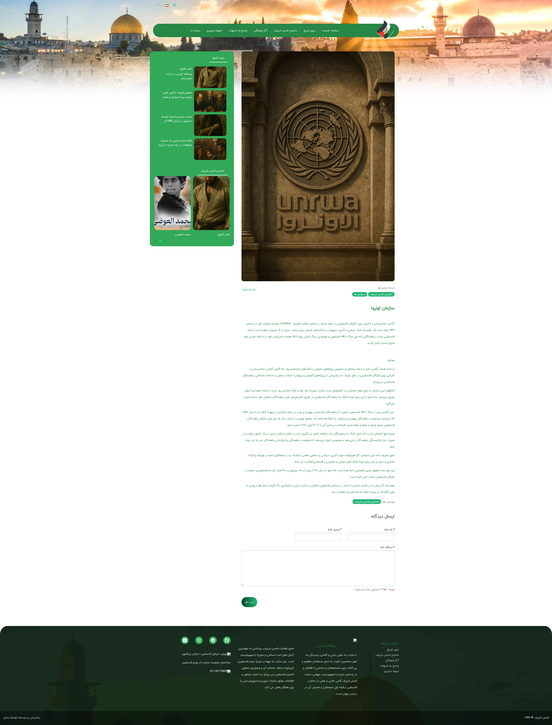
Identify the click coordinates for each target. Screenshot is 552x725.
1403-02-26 (248, 290)
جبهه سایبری (391, 671)
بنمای (6, 717)
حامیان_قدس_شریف (367, 501)
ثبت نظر (249, 602)
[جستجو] (174, 5)
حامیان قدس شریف (270, 44)
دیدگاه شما (386, 547)
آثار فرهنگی (392, 660)
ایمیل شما (333, 529)
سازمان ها (359, 294)
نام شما (388, 529)
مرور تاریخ (218, 57)
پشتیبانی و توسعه (29, 717)
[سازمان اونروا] (318, 166)
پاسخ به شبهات (389, 665)
